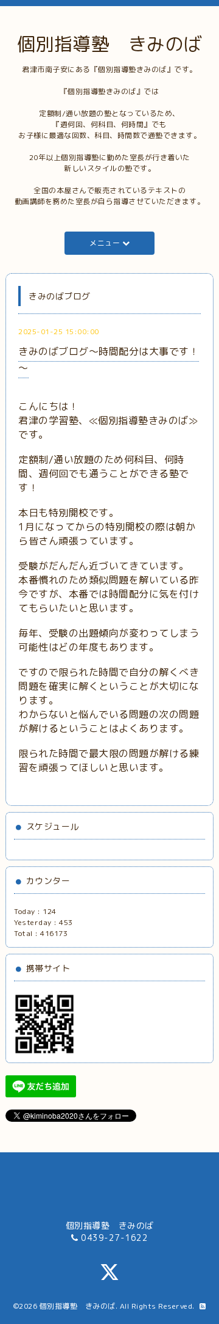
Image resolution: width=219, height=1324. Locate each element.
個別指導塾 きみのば (110, 44)
